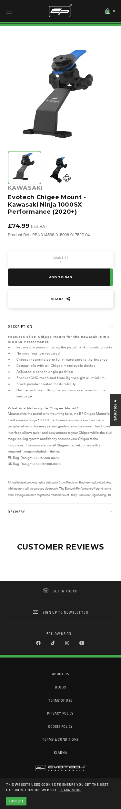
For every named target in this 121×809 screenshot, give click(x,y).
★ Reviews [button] (115, 410)
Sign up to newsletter (65, 612)
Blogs (60, 687)
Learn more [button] (71, 790)
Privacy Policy (60, 713)
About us (60, 674)
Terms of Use (60, 700)
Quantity (60, 257)
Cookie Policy (60, 726)
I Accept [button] (16, 801)
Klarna (60, 752)
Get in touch (65, 591)
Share (58, 299)
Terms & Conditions (60, 739)
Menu (9, 11)
